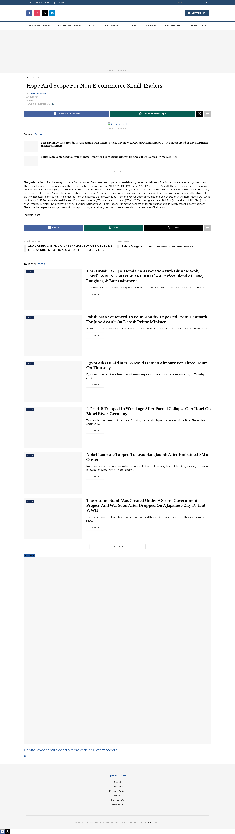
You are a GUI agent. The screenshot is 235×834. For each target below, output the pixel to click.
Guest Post (117, 786)
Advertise (198, 13)
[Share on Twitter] (199, 114)
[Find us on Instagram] (37, 13)
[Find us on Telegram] (52, 13)
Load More (118, 546)
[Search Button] (207, 2)
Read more (96, 293)
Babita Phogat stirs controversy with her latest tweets (70, 750)
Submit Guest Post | (45, 2)
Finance (150, 25)
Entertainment (68, 25)
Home (29, 77)
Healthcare (172, 25)
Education (112, 25)
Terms (117, 795)
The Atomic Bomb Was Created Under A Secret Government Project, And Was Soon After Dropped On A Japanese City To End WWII (145, 506)
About (117, 782)
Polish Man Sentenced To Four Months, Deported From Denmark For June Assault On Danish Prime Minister (109, 157)
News (37, 77)
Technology (197, 25)
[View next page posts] (120, 172)
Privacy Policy (117, 791)
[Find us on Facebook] (29, 13)
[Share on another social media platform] (207, 114)
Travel (132, 25)
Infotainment (38, 25)
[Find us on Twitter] (45, 13)
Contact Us (62, 2)
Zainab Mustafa (37, 93)
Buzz (92, 25)
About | (30, 2)
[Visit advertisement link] (117, 49)
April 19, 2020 (32, 97)
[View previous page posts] (114, 172)
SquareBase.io (153, 822)
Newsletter (117, 804)
